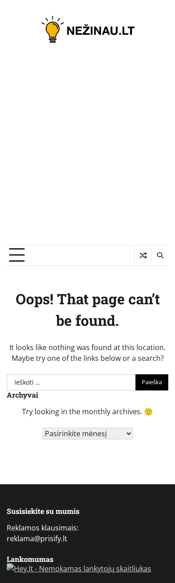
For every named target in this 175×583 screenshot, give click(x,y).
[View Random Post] (143, 255)
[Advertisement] (87, 153)
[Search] (159, 255)
